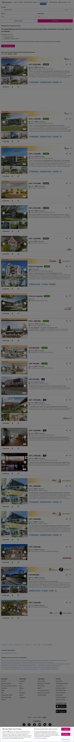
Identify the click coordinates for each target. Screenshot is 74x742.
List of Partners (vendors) (40, 738)
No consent (65, 734)
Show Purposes (65, 739)
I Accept (66, 729)
